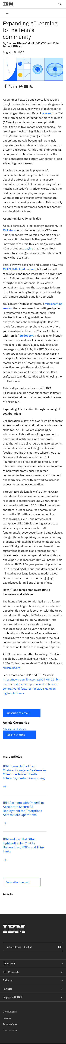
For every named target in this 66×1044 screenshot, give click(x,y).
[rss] (31, 86)
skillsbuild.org (11, 667)
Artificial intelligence (14, 729)
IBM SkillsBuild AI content (19, 269)
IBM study (9, 230)
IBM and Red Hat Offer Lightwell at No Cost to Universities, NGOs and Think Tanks (23, 845)
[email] (25, 86)
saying (29, 248)
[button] (21, 713)
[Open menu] (7, 13)
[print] (20, 86)
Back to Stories (15, 734)
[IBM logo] (9, 4)
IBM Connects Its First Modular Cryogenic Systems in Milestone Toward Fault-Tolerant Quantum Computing (24, 772)
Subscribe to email (17, 713)
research (47, 113)
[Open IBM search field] (60, 4)
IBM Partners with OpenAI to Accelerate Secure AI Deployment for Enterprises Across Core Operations (23, 809)
